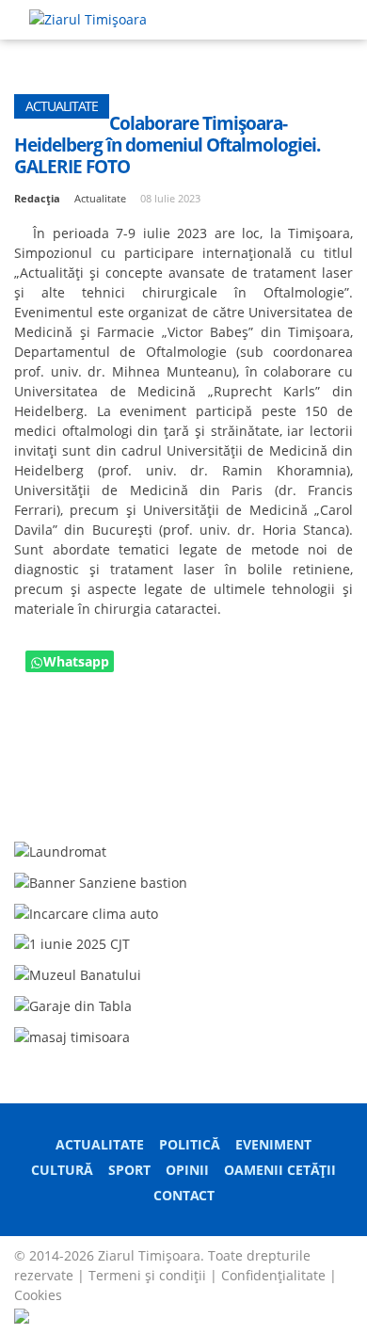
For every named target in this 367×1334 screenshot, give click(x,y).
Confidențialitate (273, 1275)
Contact (184, 1195)
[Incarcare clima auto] (86, 912)
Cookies (38, 1295)
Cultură (62, 1170)
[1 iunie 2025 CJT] (72, 943)
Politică (189, 1144)
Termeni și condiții (147, 1275)
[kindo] (72, 1035)
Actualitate (100, 1144)
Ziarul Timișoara (149, 1255)
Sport (129, 1170)
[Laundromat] (60, 850)
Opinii (187, 1170)
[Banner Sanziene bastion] (100, 881)
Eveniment (273, 1144)
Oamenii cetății (280, 1170)
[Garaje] (73, 1004)
